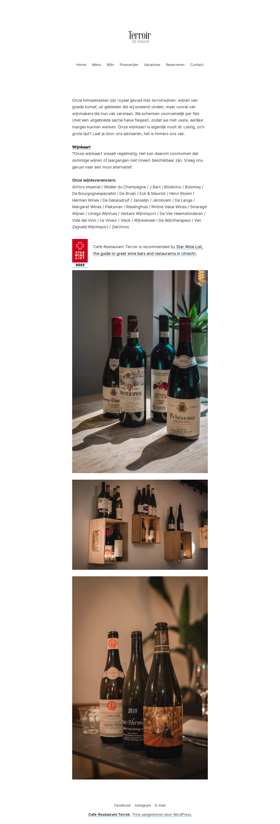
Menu (96, 64)
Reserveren (175, 64)
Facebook (122, 805)
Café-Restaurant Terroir (109, 814)
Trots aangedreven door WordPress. (162, 814)
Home (81, 64)
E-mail (160, 805)
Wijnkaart (81, 147)
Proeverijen (129, 64)
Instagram (143, 805)
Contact (197, 64)
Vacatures (152, 64)
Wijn (110, 64)
